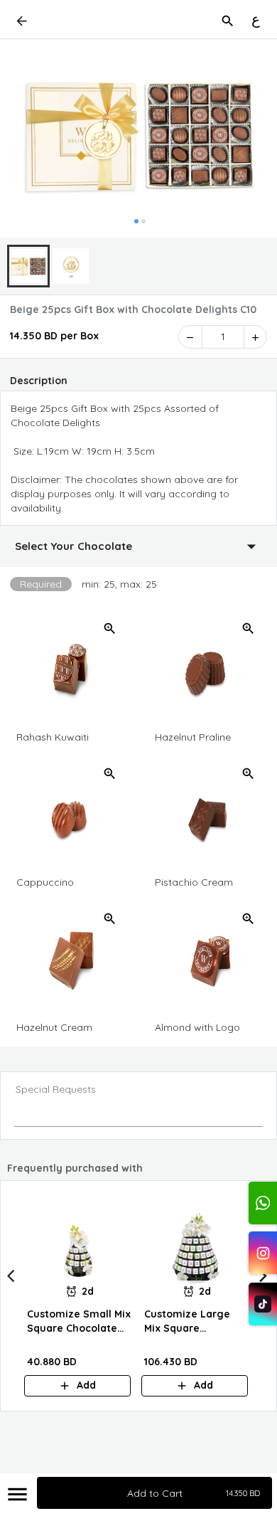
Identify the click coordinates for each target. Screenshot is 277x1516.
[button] (138, 546)
